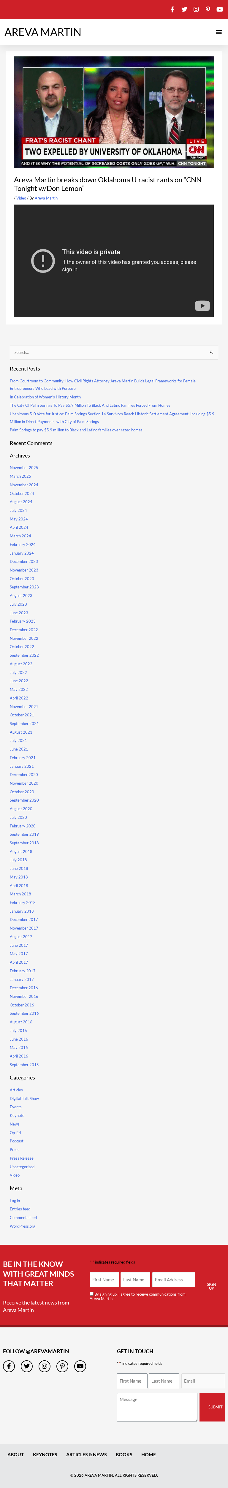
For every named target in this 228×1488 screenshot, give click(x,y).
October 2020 (22, 791)
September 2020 (24, 800)
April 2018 (19, 885)
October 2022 (22, 646)
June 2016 (19, 1039)
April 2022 (19, 698)
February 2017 (23, 970)
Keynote (17, 1115)
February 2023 (23, 621)
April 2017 (19, 962)
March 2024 (20, 536)
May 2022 (19, 689)
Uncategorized (22, 1166)
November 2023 (24, 570)
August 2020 (21, 808)
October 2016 (22, 1005)
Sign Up (211, 1286)
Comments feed (23, 1217)
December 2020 (24, 774)
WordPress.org (22, 1226)
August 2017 (21, 936)
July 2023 (18, 604)
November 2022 (24, 638)
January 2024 (22, 553)
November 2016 (24, 996)
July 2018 (18, 859)
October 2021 (22, 715)
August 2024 (21, 501)
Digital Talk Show (24, 1098)
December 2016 (24, 987)
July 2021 (18, 740)
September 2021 (24, 723)
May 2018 (19, 877)
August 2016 (21, 1022)
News (15, 1124)
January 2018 (22, 911)
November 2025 (24, 467)
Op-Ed (15, 1132)
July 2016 (18, 1030)
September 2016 (24, 1013)
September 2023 (24, 587)
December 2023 (24, 561)
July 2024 (18, 510)
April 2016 (19, 1056)
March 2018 (20, 894)
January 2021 (22, 766)
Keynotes (45, 1454)
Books (124, 1454)
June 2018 (19, 868)
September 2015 (24, 1064)
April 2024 (19, 527)
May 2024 (19, 519)
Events (16, 1106)
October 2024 (22, 493)
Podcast (16, 1141)
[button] (219, 32)
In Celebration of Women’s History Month (45, 397)
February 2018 (23, 902)
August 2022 (21, 663)
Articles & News (86, 1454)
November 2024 (24, 484)
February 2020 (23, 826)
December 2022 (24, 629)
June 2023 (19, 612)
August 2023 (21, 595)
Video (21, 198)
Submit (215, 1407)
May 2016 (19, 1047)
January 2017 (22, 979)
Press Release (22, 1158)
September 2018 (24, 842)
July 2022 (18, 672)
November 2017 (24, 928)
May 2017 (19, 953)
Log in (15, 1200)
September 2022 (24, 655)
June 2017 (19, 945)
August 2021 (21, 732)
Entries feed (20, 1209)
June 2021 (19, 749)
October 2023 (22, 578)
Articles (16, 1089)
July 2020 (18, 817)
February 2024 (23, 544)
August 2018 (21, 851)
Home (148, 1454)
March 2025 (20, 476)
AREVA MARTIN (42, 31)
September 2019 (24, 834)
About (15, 1454)
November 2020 (24, 783)
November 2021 (24, 706)
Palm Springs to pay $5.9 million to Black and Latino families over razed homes (76, 430)
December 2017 (24, 919)
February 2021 (23, 757)
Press (14, 1149)
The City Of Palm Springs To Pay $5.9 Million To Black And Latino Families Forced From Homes (90, 405)
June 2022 (19, 680)
